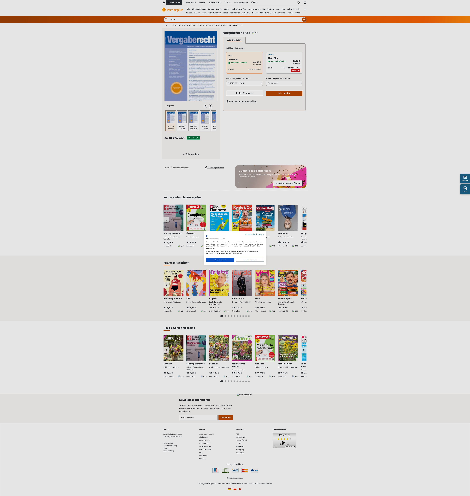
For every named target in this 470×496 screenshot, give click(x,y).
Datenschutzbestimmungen (254, 234)
